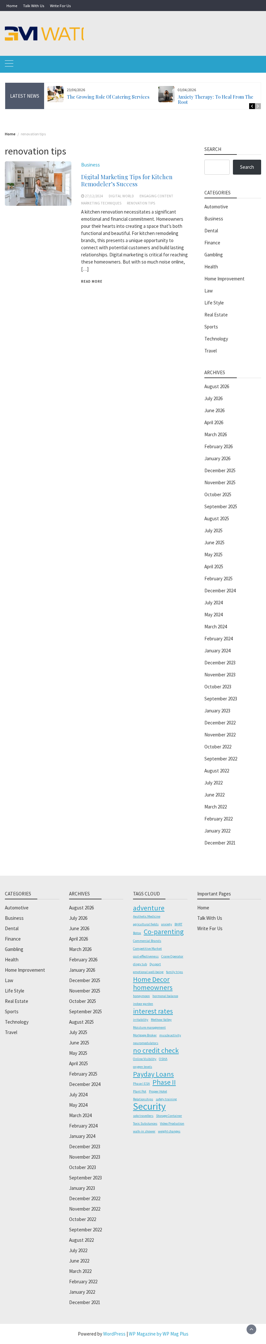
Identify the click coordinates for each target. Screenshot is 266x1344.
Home (11, 5)
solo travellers (143, 1116)
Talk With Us (33, 5)
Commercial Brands (147, 941)
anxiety (166, 924)
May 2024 (213, 614)
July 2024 (213, 602)
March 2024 (215, 626)
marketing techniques (101, 203)
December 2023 (220, 663)
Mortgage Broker (145, 1035)
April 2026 (213, 422)
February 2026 (218, 446)
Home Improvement (224, 279)
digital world (121, 196)
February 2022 (218, 819)
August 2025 (216, 518)
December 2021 (220, 843)
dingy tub (140, 964)
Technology (216, 339)
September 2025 (220, 506)
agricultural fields (146, 924)
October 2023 (217, 687)
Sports (211, 327)
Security (149, 1106)
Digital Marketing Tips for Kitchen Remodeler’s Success (127, 180)
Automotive (216, 206)
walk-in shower (144, 1131)
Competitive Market (147, 948)
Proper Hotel (158, 1091)
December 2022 (220, 723)
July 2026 (213, 398)
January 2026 (217, 458)
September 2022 (220, 759)
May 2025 (213, 554)
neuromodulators (145, 1043)
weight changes (169, 1131)
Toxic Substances (145, 1123)
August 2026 (216, 386)
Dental (211, 231)
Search (247, 167)
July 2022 (213, 783)
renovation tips (141, 203)
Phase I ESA (141, 1083)
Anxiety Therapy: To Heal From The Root (215, 99)
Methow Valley (161, 1019)
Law (208, 291)
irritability (140, 1019)
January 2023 (217, 711)
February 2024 (218, 638)
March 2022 (215, 807)
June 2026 (214, 410)
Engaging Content (156, 196)
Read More (92, 281)
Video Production (172, 1123)
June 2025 (214, 542)
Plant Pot (139, 1091)
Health (211, 267)
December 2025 (220, 470)
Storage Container (169, 1116)
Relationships (143, 1099)
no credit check (156, 1050)
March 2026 (215, 434)
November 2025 (220, 482)
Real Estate (216, 315)
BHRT (178, 924)
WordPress (114, 1334)
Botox (137, 933)
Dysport (155, 964)
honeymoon (141, 996)
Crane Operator (172, 956)
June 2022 (214, 795)
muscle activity (170, 1035)
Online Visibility (144, 1059)
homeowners (153, 987)
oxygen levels (142, 1067)
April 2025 (213, 566)
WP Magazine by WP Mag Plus (158, 1334)
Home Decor (151, 979)
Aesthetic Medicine (146, 916)
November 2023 (220, 675)
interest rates (153, 1011)
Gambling (213, 255)
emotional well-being (148, 972)
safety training (166, 1099)
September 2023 (220, 699)
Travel (210, 351)
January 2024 (217, 650)
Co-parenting (164, 931)
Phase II (164, 1082)
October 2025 (217, 494)
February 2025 (218, 578)
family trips (174, 972)
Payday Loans (153, 1074)
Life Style (214, 303)
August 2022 (216, 771)
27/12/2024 (94, 196)
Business (90, 165)
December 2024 (220, 590)
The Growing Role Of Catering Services (108, 97)
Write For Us (60, 5)
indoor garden (143, 1004)
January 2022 (217, 831)
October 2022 (217, 747)
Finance (212, 243)
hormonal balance (165, 996)
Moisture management (149, 1027)
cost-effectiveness (146, 956)
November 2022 (220, 735)
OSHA (163, 1059)
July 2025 (213, 530)
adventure (148, 907)
